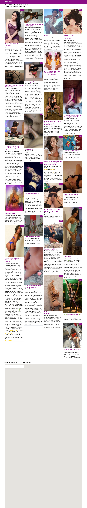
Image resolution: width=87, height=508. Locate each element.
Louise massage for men (32, 193)
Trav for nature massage (32, 236)
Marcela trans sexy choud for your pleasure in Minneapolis (52, 123)
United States (12, 4)
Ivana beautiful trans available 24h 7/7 (11, 212)
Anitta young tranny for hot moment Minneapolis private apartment (53, 163)
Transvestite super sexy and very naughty (34, 25)
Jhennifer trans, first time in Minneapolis (14, 86)
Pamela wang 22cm (50, 249)
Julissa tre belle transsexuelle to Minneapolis (69, 36)
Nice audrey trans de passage (11, 44)
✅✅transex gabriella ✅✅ (72, 314)
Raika (46, 35)
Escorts (6, 4)
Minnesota (19, 4)
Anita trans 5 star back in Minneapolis (72, 195)
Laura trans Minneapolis (71, 151)
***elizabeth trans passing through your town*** (72, 116)
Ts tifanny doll (29, 82)
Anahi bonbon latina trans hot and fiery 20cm (33, 286)
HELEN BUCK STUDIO (9, 1)
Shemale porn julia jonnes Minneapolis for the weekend (13, 259)
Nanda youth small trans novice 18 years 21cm (52, 210)
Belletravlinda (29, 149)
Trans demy (67, 256)
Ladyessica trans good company (51, 312)
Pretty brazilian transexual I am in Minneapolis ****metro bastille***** (53, 72)
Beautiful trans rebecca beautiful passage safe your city (14, 147)
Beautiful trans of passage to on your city (72, 350)
